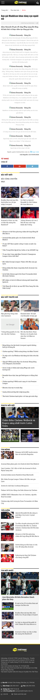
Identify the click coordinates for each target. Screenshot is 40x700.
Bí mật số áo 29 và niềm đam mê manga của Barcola (26, 604)
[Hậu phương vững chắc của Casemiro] (10, 306)
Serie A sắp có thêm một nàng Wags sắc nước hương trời (18, 369)
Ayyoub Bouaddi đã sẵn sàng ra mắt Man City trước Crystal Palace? (26, 515)
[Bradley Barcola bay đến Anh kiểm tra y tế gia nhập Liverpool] (10, 192)
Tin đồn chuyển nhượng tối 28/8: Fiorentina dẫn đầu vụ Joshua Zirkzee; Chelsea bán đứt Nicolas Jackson (27, 526)
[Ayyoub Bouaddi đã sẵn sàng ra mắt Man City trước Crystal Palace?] (7, 516)
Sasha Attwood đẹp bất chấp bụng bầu (15, 392)
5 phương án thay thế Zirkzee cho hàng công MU (25, 556)
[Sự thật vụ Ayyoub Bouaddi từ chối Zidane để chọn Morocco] (30, 192)
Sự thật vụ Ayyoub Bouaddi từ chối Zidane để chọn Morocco (29, 202)
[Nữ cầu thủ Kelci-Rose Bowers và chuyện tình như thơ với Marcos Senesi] (30, 324)
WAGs (24, 10)
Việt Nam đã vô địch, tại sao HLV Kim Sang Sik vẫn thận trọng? (20, 287)
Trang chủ (4, 10)
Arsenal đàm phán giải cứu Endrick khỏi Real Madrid (18, 239)
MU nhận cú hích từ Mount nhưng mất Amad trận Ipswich (20, 281)
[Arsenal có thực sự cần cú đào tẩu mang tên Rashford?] (10, 212)
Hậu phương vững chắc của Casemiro (9, 315)
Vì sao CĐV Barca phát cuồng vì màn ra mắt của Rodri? (19, 245)
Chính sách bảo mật (20, 694)
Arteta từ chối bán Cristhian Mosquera (14, 486)
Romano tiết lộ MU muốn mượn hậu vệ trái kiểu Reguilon (26, 453)
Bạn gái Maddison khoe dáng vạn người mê (19, 17)
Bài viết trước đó (9, 297)
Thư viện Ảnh (15, 10)
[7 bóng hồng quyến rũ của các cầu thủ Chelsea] (10, 324)
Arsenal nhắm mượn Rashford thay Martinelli (17, 475)
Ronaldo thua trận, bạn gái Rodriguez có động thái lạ (20, 376)
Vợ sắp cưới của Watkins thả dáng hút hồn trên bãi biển (20, 357)
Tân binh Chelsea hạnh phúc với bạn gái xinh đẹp (20, 396)
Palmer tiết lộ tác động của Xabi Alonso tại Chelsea (19, 490)
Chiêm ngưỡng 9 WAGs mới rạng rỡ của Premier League (19, 382)
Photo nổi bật (8, 405)
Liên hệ (5, 694)
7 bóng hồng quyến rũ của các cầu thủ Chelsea (10, 333)
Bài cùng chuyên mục (9, 180)
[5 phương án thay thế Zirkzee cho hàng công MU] (7, 558)
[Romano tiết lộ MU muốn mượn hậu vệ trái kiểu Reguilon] (7, 455)
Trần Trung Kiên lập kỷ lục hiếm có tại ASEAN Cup (20, 250)
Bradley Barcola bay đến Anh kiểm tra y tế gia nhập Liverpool (9, 202)
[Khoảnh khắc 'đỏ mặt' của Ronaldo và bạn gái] (30, 306)
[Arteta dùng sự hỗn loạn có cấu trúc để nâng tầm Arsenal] (7, 548)
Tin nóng (5, 449)
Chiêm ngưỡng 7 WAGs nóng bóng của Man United (20, 351)
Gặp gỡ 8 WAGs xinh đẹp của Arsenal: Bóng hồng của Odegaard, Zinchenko (19, 363)
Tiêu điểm (5, 510)
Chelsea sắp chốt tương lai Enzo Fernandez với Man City (19, 502)
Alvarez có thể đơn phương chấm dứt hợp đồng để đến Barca (20, 233)
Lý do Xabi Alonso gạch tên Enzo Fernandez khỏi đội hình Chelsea (19, 275)
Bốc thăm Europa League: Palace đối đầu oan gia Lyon (19, 263)
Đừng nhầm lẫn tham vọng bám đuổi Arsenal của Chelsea (19, 269)
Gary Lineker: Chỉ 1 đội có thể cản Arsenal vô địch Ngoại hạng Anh (18, 469)
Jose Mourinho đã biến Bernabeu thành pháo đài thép (18, 598)
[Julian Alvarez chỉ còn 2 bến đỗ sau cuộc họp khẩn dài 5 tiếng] (30, 212)
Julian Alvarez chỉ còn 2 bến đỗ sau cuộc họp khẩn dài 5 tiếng (29, 222)
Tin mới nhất (7, 570)
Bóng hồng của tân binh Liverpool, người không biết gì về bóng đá (19, 346)
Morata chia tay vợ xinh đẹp (12, 388)
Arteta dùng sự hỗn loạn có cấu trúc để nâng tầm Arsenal (26, 546)
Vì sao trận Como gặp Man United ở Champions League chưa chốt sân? (19, 255)
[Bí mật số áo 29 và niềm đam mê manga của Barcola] (8, 606)
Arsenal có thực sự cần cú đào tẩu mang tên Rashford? (9, 222)
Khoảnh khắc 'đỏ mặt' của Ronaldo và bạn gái (29, 315)
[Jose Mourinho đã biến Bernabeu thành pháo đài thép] (20, 583)
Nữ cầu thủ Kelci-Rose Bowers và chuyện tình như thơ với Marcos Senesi (29, 335)
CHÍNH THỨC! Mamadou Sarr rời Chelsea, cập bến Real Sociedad (19, 496)
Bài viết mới (6, 175)
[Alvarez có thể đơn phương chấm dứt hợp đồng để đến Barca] (7, 537)
